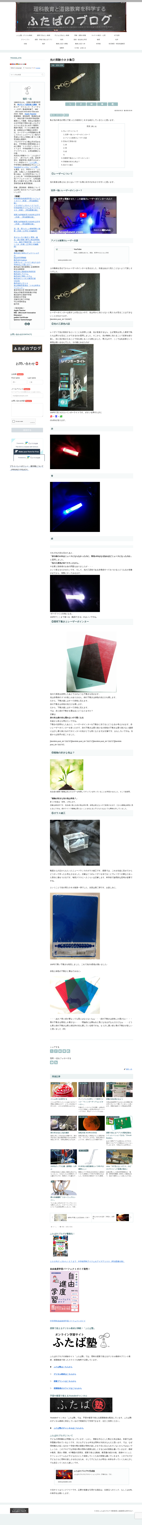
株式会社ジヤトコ (21, 283)
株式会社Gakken (20, 260)
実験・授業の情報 (57, 115)
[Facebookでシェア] (81, 104)
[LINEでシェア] (102, 104)
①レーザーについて (70, 131)
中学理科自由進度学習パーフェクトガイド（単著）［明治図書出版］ (27, 201)
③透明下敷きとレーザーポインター (76, 158)
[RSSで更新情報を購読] (56, 1062)
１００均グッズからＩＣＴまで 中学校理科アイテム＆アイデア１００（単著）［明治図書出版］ (27, 207)
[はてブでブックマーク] (92, 104)
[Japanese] (21, 64)
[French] (15, 64)
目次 (88, 126)
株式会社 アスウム (21, 274)
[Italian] (19, 64)
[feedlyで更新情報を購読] (52, 1062)
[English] (13, 64)
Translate (37, 68)
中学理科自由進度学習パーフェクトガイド (68, 1321)
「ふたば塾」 (33, 163)
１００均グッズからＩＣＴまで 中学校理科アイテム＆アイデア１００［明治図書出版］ (87, 1261)
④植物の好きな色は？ (71, 161)
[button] (113, 104)
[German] (17, 64)
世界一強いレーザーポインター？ (77, 134)
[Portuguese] (25, 64)
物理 (67, 115)
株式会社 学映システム (23, 276)
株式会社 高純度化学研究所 (25, 272)
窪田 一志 (27, 99)
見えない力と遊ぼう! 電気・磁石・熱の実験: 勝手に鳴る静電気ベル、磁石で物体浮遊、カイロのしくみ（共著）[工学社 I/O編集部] (27, 242)
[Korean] (23, 64)
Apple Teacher (30, 114)
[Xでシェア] (70, 104)
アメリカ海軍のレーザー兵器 (76, 138)
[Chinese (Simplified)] (11, 64)
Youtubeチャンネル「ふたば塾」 (26, 167)
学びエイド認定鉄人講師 (27, 105)
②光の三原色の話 (69, 141)
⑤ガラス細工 (68, 165)
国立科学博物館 (20, 258)
